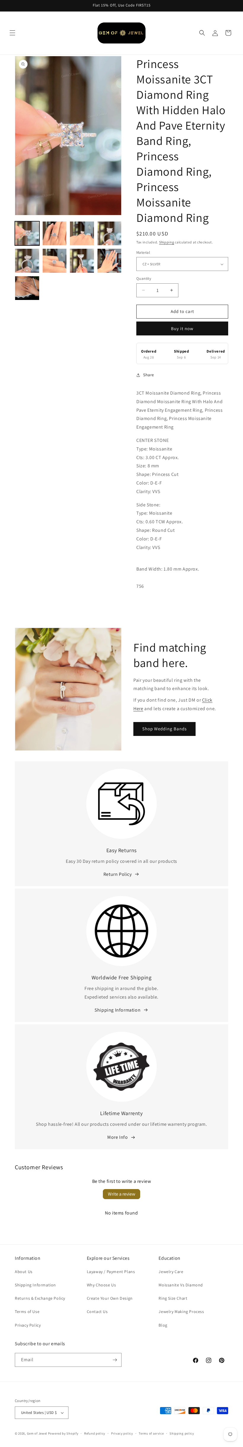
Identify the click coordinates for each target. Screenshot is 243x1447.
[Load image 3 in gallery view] (82, 233)
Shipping (166, 242)
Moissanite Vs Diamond (181, 1285)
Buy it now (182, 328)
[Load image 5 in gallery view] (27, 260)
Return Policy (117, 874)
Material (143, 252)
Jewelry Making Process (181, 1311)
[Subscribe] (114, 1360)
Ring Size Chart (173, 1298)
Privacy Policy (28, 1325)
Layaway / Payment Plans (111, 1271)
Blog (163, 1325)
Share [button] (148, 374)
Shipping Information (117, 1010)
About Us (24, 1271)
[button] (12, 32)
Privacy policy (122, 1433)
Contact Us (97, 1311)
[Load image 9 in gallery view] (27, 288)
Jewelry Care (171, 1271)
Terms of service (151, 1433)
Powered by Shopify (63, 1433)
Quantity (143, 278)
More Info (117, 1137)
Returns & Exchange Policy (40, 1298)
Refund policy (94, 1433)
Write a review (121, 1194)
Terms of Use (27, 1311)
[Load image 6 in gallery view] (54, 260)
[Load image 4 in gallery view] (109, 233)
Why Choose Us (101, 1285)
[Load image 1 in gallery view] (27, 233)
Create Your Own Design (110, 1298)
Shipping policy (182, 1433)
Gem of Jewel (37, 1433)
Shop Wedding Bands (164, 728)
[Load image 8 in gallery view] (109, 260)
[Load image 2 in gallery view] (54, 233)
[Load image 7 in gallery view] (82, 260)
